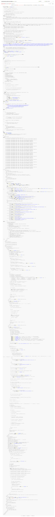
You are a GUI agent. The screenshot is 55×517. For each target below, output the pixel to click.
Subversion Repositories (7, 1)
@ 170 (10, 3)
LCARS (15, 1)
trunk (4, 3)
